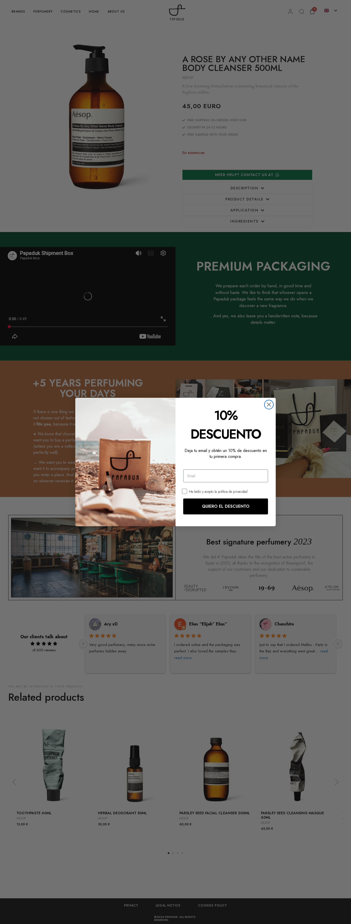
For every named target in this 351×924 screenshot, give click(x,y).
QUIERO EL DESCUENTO (226, 506)
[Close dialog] (269, 404)
